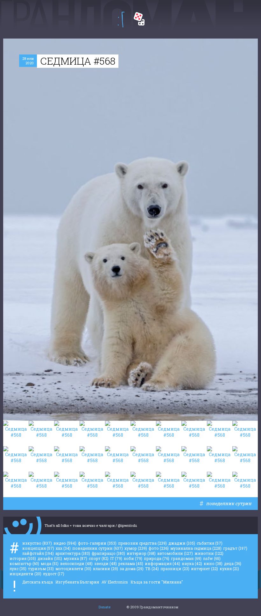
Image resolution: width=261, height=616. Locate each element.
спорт (99, 558)
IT (116, 558)
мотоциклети (73, 568)
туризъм (41, 568)
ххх (63, 548)
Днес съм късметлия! (139, 18)
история (23, 558)
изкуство (37, 543)
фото (159, 548)
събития (209, 543)
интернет (204, 568)
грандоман (186, 558)
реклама (130, 563)
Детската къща (37, 581)
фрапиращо (108, 553)
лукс (18, 568)
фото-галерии (97, 543)
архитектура (72, 553)
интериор (141, 553)
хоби (133, 558)
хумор (135, 548)
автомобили (175, 553)
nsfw (212, 558)
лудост (53, 573)
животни (208, 553)
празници (174, 568)
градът (235, 548)
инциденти (25, 573)
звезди (105, 563)
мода (50, 563)
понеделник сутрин (228, 503)
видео (64, 543)
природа (156, 558)
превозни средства (142, 543)
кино (213, 563)
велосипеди (76, 563)
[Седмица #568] (16, 433)
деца (232, 563)
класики (105, 568)
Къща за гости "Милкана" (156, 581)
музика (75, 558)
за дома (132, 568)
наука (192, 563)
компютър (24, 563)
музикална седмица (196, 548)
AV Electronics (115, 581)
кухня (229, 568)
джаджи (181, 543)
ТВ (152, 568)
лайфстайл (38, 553)
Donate (104, 607)
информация (162, 563)
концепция (38, 548)
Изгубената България (77, 581)
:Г (121, 19)
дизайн (50, 558)
